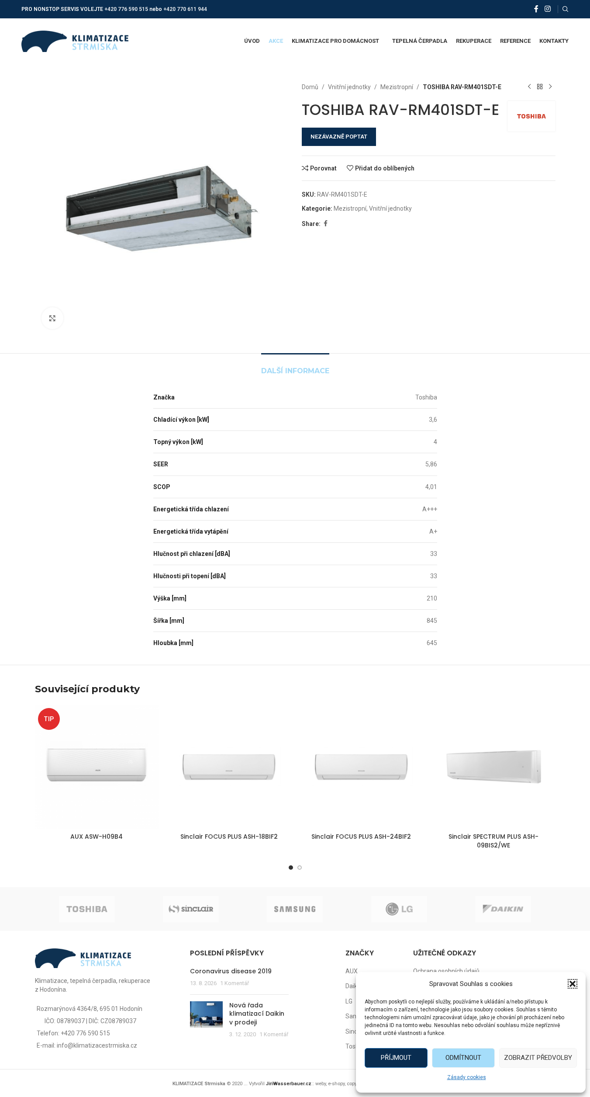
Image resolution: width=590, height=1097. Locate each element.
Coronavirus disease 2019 (231, 971)
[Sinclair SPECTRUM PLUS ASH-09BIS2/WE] (493, 767)
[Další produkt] (550, 87)
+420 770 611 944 (185, 9)
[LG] (399, 909)
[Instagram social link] (547, 9)
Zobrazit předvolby (538, 1058)
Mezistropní (396, 86)
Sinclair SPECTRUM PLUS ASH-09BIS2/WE (493, 841)
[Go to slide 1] (291, 867)
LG (348, 1001)
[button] (572, 983)
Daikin (353, 985)
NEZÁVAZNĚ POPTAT (339, 136)
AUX (351, 971)
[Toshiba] (87, 909)
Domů (310, 86)
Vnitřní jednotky (349, 86)
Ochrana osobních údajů (446, 971)
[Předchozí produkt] (529, 87)
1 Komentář (234, 983)
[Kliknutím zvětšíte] (52, 318)
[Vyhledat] (565, 9)
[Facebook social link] (536, 9)
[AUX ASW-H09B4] (97, 767)
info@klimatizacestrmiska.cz (97, 1045)
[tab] (295, 366)
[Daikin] (503, 909)
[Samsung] (295, 909)
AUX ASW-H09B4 (96, 836)
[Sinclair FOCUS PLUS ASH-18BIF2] (229, 767)
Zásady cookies (466, 1077)
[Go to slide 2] (299, 867)
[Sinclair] (191, 909)
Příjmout (396, 1058)
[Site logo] (74, 40)
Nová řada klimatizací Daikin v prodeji (256, 1014)
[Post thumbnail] (206, 1020)
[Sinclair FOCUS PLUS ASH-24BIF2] (361, 767)
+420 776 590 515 (126, 9)
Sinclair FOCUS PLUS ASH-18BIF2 (229, 836)
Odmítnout (463, 1058)
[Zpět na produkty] (540, 87)
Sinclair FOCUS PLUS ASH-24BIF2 (361, 836)
